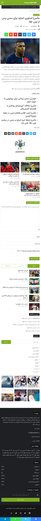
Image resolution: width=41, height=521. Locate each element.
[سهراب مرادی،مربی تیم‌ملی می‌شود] (34, 281)
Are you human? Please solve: (31, 251)
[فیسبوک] (34, 34)
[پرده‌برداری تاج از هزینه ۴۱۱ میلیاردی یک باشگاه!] (34, 290)
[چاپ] (5, 133)
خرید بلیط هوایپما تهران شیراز (26, 457)
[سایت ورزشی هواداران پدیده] (32, 2)
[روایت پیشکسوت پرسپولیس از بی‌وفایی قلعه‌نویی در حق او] (34, 298)
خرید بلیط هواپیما (26, 453)
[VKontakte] (12, 133)
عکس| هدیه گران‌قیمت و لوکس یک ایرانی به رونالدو (11, 175)
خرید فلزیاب (17, 453)
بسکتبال (36, 360)
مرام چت (6, 451)
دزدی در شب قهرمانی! (22, 304)
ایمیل (38, 237)
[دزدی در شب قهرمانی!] (34, 306)
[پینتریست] (15, 34)
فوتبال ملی (35, 351)
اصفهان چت (36, 453)
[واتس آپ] (6, 34)
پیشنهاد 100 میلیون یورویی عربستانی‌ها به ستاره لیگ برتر (32, 194)
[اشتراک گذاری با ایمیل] (9, 133)
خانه (37, 11)
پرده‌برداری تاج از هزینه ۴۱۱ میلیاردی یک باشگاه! (15, 287)
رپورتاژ (36, 366)
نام (39, 230)
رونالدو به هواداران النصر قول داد (31, 174)
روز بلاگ (36, 473)
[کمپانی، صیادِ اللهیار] (34, 273)
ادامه (34, 424)
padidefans (34, 26)
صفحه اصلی (35, 348)
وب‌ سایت (37, 244)
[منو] (2, 3)
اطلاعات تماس (36, 441)
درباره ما (36, 369)
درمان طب (15, 451)
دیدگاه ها (8, 266)
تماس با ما (35, 372)
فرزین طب (22, 451)
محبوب (34, 266)
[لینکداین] (25, 34)
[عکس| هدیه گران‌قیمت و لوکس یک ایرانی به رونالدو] (9, 167)
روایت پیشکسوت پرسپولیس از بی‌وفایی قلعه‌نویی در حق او (15, 297)
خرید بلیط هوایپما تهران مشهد (24, 455)
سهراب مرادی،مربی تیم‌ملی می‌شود (18, 279)
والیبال (36, 363)
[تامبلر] (20, 34)
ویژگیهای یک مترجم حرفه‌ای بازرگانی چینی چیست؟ (23, 5)
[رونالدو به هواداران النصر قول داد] (30, 167)
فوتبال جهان (32, 11)
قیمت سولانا (30, 451)
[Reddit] (11, 34)
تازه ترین (21, 266)
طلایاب (38, 451)
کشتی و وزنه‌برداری (33, 357)
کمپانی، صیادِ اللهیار (23, 271)
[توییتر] (29, 34)
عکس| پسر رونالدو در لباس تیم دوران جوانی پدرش (11, 183)
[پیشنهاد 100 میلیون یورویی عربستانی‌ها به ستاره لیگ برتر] (30, 186)
